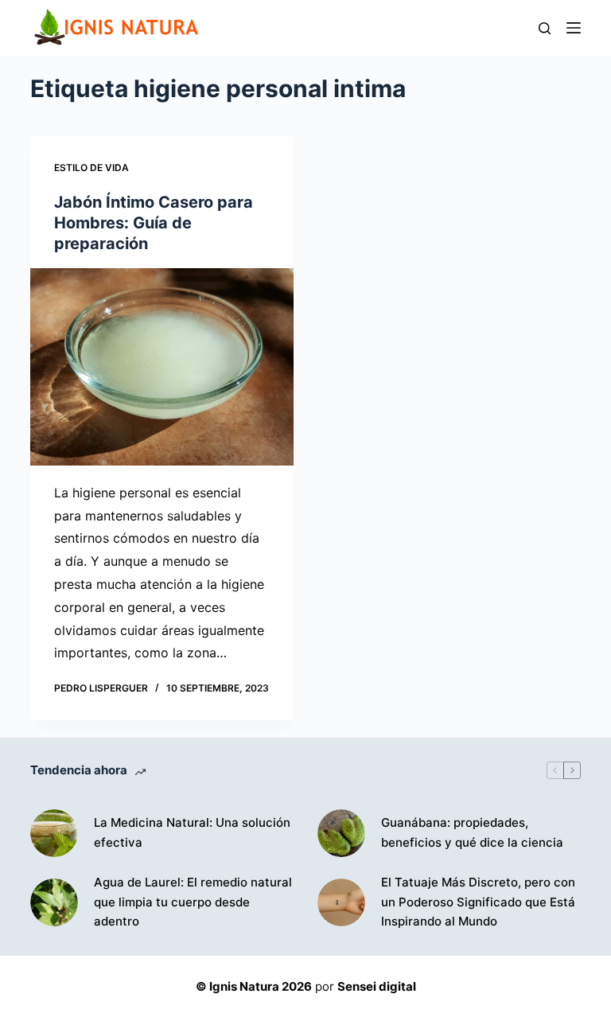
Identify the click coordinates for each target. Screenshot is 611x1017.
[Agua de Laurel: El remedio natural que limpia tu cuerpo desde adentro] (54, 902)
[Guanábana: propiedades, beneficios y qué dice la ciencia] (341, 833)
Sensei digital (376, 986)
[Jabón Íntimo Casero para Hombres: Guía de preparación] (162, 367)
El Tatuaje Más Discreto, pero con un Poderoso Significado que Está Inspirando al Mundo (478, 902)
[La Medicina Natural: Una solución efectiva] (54, 833)
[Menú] (573, 28)
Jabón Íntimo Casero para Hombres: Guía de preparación (153, 223)
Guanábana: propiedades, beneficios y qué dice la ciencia (472, 832)
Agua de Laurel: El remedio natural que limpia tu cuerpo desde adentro (193, 902)
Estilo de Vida (91, 167)
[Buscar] (545, 28)
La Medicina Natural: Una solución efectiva (192, 832)
